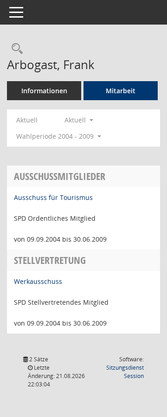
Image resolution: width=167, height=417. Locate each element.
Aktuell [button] (76, 119)
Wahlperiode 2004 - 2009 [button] (56, 136)
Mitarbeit (120, 90)
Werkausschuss (38, 281)
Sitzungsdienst (125, 372)
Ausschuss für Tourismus (53, 197)
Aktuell (27, 119)
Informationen (44, 90)
